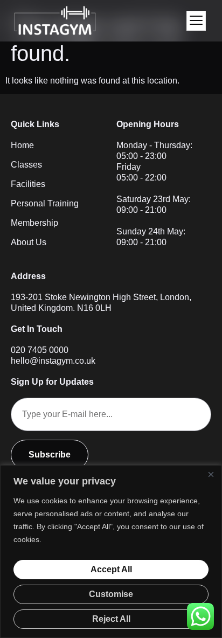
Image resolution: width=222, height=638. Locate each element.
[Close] (210, 474)
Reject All (111, 618)
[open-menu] (196, 21)
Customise (111, 594)
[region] (111, 551)
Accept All (111, 569)
